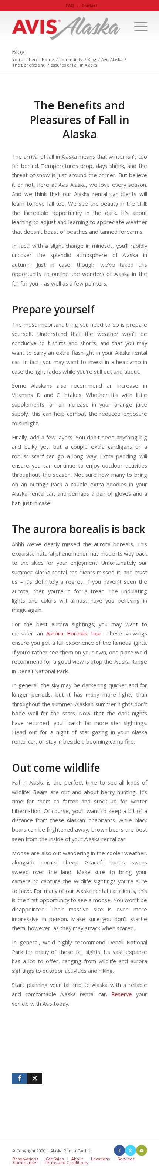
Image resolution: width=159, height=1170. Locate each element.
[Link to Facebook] (119, 1150)
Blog (18, 52)
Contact (89, 5)
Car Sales (55, 1158)
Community (24, 1162)
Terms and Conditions (66, 1162)
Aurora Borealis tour (73, 633)
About (77, 1158)
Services (126, 1158)
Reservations (25, 1158)
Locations (100, 1158)
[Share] (19, 1078)
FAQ (70, 5)
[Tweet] (34, 1078)
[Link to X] (130, 1150)
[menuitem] (70, 5)
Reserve (121, 994)
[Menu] (137, 26)
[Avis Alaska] (66, 26)
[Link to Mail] (141, 1150)
